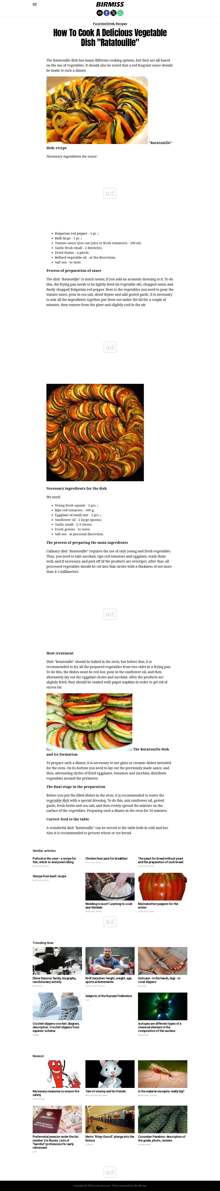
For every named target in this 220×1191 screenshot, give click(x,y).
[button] (35, 4)
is (119, 795)
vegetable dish (57, 800)
